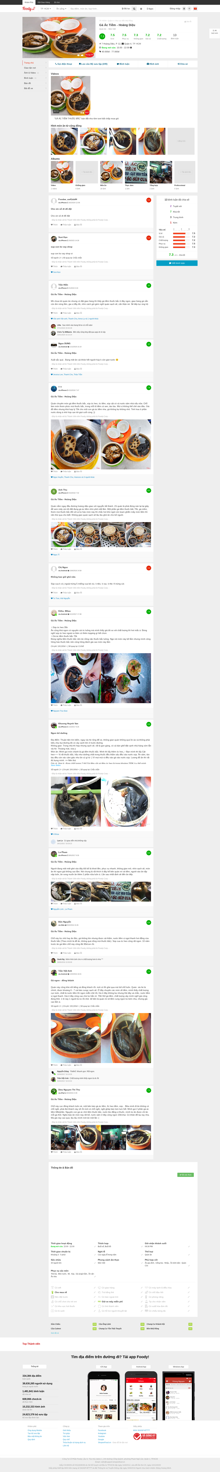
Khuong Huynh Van (68, 723)
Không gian (80, 185)
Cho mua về (61, 1292)
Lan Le (60, 841)
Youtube (101, 1436)
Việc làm (66, 1436)
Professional (179, 185)
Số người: (55, 258)
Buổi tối (108, 1246)
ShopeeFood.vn (104, 1442)
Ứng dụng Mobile (35, 1430)
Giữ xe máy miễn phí (112, 1301)
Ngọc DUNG (64, 343)
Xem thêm (56, 765)
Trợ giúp (66, 1433)
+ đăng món (181, 141)
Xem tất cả (55, 1333)
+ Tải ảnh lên (87, 172)
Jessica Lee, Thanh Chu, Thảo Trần (67, 374)
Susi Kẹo (62, 237)
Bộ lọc (127, 8)
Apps (150, 8)
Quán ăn (102, 29)
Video (53, 185)
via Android (63, 347)
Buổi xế (101, 1246)
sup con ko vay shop (61, 247)
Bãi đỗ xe (28, 88)
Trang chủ (29, 63)
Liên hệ (66, 1446)
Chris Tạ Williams (64, 332)
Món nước (62, 1274)
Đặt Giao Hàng (44, 2)
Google (101, 1439)
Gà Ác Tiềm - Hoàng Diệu (63, 294)
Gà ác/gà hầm (81, 1274)
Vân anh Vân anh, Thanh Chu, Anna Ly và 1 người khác (75, 319)
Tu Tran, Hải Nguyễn (61, 598)
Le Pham (62, 852)
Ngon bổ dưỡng (59, 733)
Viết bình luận (178, 263)
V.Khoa (56, 834)
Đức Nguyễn (64, 922)
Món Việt (112, 29)
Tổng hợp (154, 185)
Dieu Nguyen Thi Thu (69, 1089)
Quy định (31, 1439)
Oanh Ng (61, 959)
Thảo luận (67, 225)
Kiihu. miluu (64, 611)
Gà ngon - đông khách (62, 980)
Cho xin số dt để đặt (61, 209)
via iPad (61, 1093)
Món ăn (103, 185)
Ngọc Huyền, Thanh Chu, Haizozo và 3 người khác (74, 477)
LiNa (59, 325)
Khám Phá (29, 2)
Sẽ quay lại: (68, 258)
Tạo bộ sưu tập (34, 1433)
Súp (72, 1274)
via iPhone (62, 203)
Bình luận (30, 78)
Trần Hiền (63, 285)
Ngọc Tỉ (56, 555)
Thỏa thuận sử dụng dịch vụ (74, 1442)
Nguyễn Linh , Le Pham (62, 909)
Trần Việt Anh (65, 971)
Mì (69, 1274)
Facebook (102, 1430)
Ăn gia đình (149, 1263)
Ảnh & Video (31, 73)
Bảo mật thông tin (35, 1436)
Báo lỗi (79, 225)
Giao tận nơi (30, 68)
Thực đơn (129, 185)
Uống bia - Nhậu (162, 1263)
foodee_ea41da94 (67, 199)
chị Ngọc (63, 567)
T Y (60, 387)
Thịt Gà (54, 1274)
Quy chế (66, 1439)
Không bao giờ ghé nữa (63, 577)
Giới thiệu (67, 1430)
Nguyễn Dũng (63, 1071)
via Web (61, 925)
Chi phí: (54, 646)
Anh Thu (62, 490)
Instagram (102, 1433)
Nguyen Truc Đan (60, 711)
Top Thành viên (31, 1344)
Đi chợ (57, 2)
